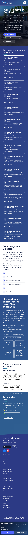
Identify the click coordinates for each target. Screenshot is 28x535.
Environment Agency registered (13, 334)
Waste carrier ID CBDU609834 (12, 337)
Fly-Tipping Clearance (8, 480)
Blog (4, 461)
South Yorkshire (7, 510)
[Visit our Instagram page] (8, 450)
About (4, 463)
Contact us (7, 446)
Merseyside (6, 498)
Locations (5, 459)
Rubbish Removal (7, 471)
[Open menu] (24, 2)
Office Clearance (7, 473)
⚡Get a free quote (10, 34)
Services (5, 456)
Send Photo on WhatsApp (13, 38)
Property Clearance (7, 478)
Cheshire (5, 503)
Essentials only (20, 532)
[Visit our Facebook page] (4, 450)
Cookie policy (4, 529)
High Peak (5, 505)
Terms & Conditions (8, 488)
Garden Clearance (7, 476)
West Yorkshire (6, 507)
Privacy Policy (6, 486)
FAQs (14, 446)
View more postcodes (14, 379)
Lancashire (5, 500)
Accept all (7, 532)
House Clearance (7, 469)
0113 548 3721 (10, 41)
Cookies (5, 490)
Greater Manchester (8, 496)
